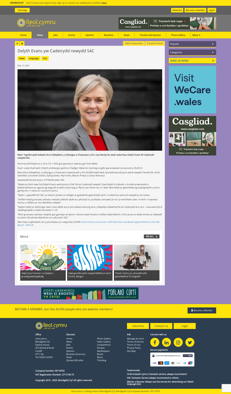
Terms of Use (133, 344)
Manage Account (135, 338)
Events (71, 35)
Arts (45, 58)
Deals (127, 35)
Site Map (131, 351)
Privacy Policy (134, 347)
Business (108, 35)
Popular (174, 43)
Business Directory (75, 354)
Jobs (55, 35)
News (40, 35)
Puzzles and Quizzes (150, 35)
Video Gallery (103, 341)
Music (100, 357)
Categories (176, 52)
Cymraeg (22, 10)
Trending (101, 360)
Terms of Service (135, 341)
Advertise (177, 10)
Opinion (90, 35)
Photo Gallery (178, 35)
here (104, 2)
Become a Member (203, 310)
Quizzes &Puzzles (74, 360)
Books (100, 354)
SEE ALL (150, 236)
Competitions (104, 344)
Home (23, 35)
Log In (212, 10)
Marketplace (103, 351)
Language (34, 58)
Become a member (195, 10)
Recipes (101, 347)
